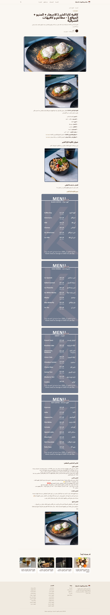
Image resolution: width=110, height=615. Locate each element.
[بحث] (21, 2)
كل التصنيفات (69, 589)
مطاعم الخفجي (33, 593)
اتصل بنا (40, 2)
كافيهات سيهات (33, 595)
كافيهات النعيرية (33, 602)
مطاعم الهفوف (33, 589)
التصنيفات (51, 2)
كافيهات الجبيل (51, 602)
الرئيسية (57, 2)
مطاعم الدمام (51, 589)
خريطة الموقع (69, 595)
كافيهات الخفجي (33, 598)
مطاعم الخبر (52, 588)
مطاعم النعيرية (33, 591)
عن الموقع (46, 2)
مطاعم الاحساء (51, 593)
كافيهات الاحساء (51, 604)
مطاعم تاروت (33, 600)
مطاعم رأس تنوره (33, 596)
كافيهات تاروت (33, 604)
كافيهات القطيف (51, 605)
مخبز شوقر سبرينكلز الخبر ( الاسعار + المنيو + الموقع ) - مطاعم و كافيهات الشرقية (82, 570)
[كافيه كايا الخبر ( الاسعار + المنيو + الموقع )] (55, 91)
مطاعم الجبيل (51, 596)
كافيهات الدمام (51, 595)
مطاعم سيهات (33, 588)
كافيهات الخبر (71, 7)
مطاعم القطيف (51, 598)
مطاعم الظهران (51, 600)
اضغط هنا (48, 134)
